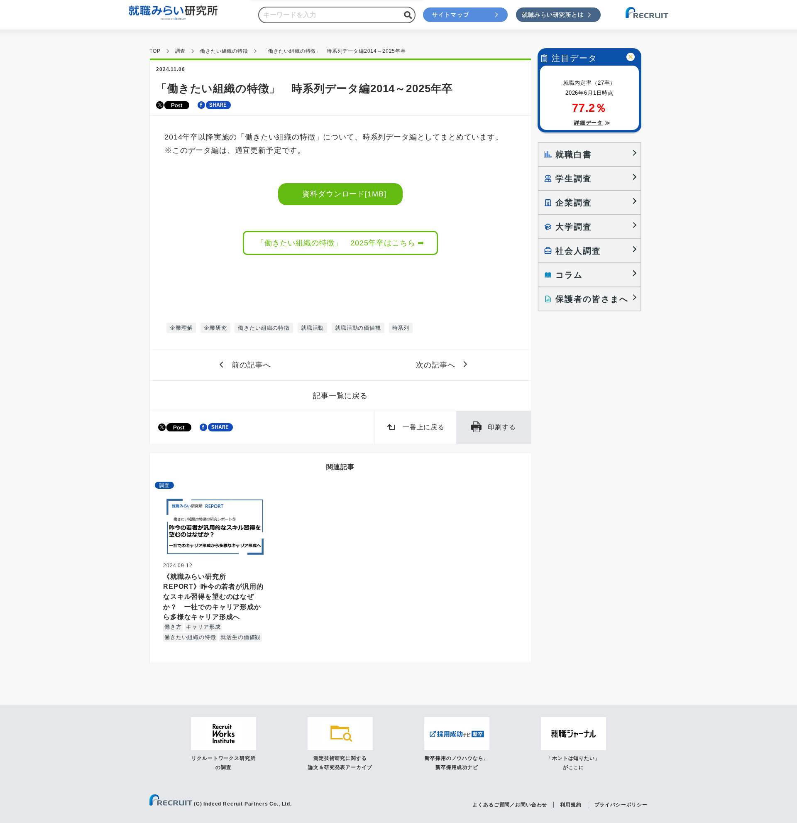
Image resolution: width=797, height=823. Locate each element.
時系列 (401, 328)
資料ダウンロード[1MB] (344, 194)
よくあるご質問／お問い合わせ (509, 805)
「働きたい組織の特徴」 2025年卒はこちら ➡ (340, 243)
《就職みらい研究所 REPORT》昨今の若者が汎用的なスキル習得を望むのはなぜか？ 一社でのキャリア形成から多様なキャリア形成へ (213, 596)
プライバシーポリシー (621, 805)
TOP (155, 51)
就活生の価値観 (240, 637)
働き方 (173, 627)
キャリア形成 (203, 627)
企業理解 (181, 328)
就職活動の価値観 (358, 328)
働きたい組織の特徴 (224, 51)
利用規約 (570, 805)
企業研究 (215, 328)
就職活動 (312, 328)
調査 (180, 51)
